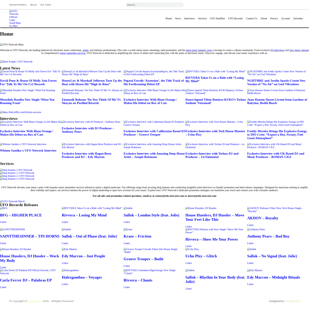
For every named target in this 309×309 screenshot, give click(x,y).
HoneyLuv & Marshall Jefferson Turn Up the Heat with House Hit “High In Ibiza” (92, 82)
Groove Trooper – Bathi (143, 259)
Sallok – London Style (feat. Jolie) (151, 215)
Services (202, 18)
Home (169, 18)
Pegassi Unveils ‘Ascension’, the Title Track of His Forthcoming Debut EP (154, 82)
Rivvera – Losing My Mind (84, 215)
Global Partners (18, 4)
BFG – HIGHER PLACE (21, 215)
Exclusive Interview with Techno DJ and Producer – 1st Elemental (212, 155)
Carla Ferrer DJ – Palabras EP (26, 280)
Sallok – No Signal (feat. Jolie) (272, 256)
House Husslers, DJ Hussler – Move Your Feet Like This (214, 217)
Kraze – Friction (137, 236)
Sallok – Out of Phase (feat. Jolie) (89, 236)
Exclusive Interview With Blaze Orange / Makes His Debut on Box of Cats (150, 101)
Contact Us (251, 18)
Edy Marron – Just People (83, 256)
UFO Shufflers (217, 18)
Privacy (274, 18)
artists (86, 50)
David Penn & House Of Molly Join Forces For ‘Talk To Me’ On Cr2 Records (28, 82)
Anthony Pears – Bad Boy (268, 236)
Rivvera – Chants (138, 280)
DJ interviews (278, 50)
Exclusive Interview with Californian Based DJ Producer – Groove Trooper (154, 132)
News (178, 18)
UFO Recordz (235, 18)
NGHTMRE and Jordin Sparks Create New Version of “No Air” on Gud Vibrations (276, 82)
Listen (3, 222)
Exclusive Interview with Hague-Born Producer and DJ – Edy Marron (86, 155)
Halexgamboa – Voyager (82, 277)
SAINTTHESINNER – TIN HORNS (29, 236)
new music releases (299, 50)
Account (285, 18)
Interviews (189, 18)
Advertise (298, 18)
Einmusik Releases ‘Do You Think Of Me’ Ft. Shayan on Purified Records (91, 101)
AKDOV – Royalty (262, 218)
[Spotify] (284, 4)
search (179, 5)
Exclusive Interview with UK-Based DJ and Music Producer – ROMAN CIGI (275, 155)
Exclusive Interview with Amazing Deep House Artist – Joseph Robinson (154, 155)
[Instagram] (248, 4)
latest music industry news (199, 50)
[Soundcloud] (296, 4)
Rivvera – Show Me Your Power (211, 239)
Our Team (45, 4)
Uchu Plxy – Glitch (201, 256)
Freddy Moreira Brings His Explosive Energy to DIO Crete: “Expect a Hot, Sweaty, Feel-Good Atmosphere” (277, 134)
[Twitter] (272, 4)
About (33, 4)
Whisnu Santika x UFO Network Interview (28, 150)
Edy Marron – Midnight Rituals (273, 277)
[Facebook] (260, 4)
